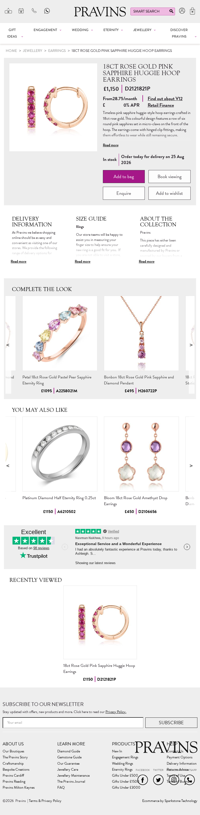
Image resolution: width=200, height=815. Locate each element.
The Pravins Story (15, 757)
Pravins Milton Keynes (19, 787)
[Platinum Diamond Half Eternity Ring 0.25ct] (59, 454)
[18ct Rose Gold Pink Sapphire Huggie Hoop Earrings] (100, 622)
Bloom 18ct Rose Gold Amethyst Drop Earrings (135, 501)
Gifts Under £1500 (125, 781)
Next (192, 345)
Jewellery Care (67, 769)
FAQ (61, 787)
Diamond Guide (68, 751)
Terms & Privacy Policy (45, 801)
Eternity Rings (122, 769)
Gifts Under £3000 (126, 787)
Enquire (123, 193)
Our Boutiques (13, 751)
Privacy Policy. (115, 712)
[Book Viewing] (21, 10)
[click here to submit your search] (171, 12)
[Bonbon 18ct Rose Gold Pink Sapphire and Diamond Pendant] (141, 333)
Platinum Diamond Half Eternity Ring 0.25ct (59, 498)
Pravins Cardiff (13, 775)
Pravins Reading (14, 781)
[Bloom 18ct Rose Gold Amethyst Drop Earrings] (141, 454)
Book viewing (170, 176)
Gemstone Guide (69, 757)
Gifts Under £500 (125, 775)
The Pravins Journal (71, 781)
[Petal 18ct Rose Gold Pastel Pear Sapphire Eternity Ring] (59, 333)
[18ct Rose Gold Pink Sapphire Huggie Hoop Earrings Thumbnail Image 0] (53, 107)
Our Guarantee (68, 763)
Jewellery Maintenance (73, 775)
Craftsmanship (13, 763)
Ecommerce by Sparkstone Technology (169, 801)
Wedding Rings (122, 763)
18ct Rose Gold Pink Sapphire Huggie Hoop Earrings (99, 668)
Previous (8, 345)
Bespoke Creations (16, 769)
